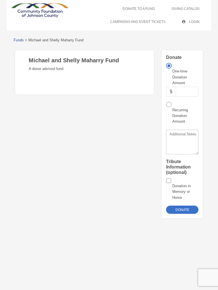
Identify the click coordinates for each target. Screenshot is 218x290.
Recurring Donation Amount (180, 116)
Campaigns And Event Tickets (137, 22)
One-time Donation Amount (179, 77)
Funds (19, 40)
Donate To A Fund (139, 9)
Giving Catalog (185, 9)
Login (194, 22)
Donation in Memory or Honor (181, 192)
